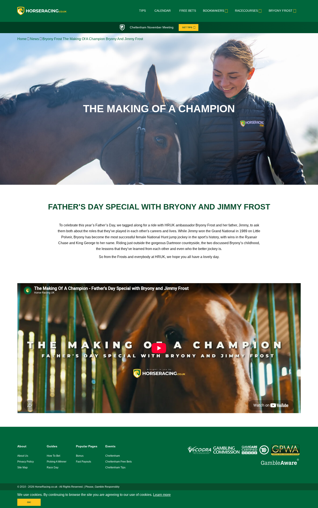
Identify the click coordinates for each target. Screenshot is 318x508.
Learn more (162, 495)
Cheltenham (112, 455)
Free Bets (187, 10)
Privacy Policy (25, 461)
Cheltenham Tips (115, 467)
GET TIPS (187, 27)
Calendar (162, 10)
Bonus (80, 455)
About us (22, 455)
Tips (142, 10)
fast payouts (83, 461)
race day (52, 467)
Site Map (22, 467)
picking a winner (56, 461)
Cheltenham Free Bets (118, 461)
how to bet (53, 455)
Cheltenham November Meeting (151, 27)
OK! (29, 502)
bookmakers (213, 10)
